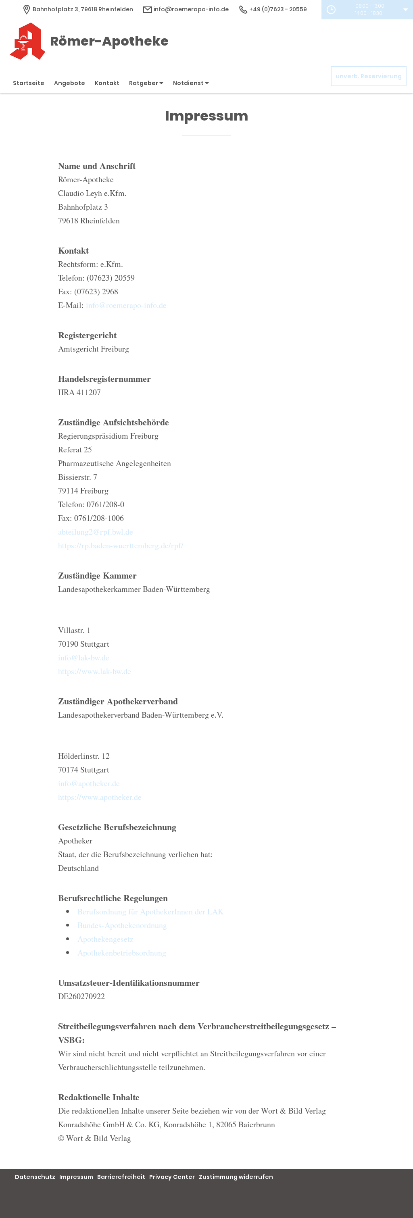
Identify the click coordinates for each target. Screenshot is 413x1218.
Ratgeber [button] (144, 83)
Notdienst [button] (189, 83)
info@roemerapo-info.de (190, 9)
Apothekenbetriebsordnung (121, 952)
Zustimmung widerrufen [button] (236, 1177)
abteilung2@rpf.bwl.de (95, 531)
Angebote (69, 83)
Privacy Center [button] (172, 1177)
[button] (367, 9)
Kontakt (107, 83)
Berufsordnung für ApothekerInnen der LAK (150, 911)
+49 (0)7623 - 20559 (277, 9)
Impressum (76, 1177)
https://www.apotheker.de (100, 796)
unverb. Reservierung (369, 76)
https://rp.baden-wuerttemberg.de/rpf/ (121, 545)
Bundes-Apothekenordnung (122, 925)
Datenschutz (35, 1177)
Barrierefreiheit (121, 1177)
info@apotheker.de (89, 783)
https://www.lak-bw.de (94, 671)
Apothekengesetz (105, 938)
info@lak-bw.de (83, 657)
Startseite (28, 83)
